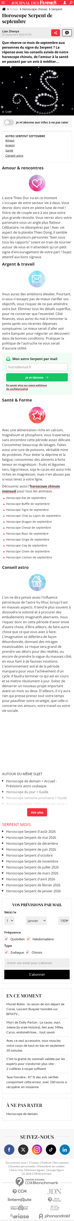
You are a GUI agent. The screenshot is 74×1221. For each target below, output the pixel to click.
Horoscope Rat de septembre (26, 498)
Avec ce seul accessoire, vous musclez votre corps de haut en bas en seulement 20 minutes (35, 1045)
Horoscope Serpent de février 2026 (33, 885)
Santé (9, 150)
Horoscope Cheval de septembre (28, 527)
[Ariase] (19, 1216)
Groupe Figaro (55, 1170)
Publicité (46, 1162)
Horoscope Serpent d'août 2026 (31, 831)
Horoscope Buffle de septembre (28, 504)
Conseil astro (14, 155)
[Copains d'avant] (19, 1208)
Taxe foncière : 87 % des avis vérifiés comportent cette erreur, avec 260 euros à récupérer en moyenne (36, 1082)
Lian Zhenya (10, 31)
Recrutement (61, 1162)
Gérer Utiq (17, 1170)
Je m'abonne (34, 377)
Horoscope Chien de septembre (28, 551)
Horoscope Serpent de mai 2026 (31, 837)
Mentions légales (35, 1170)
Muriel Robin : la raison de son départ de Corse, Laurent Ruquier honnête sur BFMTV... (35, 1009)
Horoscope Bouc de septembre (27, 533)
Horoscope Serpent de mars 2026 (32, 873)
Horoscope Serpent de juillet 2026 (32, 867)
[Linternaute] (19, 1200)
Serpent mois (16, 824)
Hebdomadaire (43, 939)
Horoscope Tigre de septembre (27, 510)
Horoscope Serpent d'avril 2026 (30, 879)
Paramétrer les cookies (51, 1166)
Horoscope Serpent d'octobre (29, 855)
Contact (34, 1162)
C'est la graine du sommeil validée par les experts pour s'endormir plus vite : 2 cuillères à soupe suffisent (35, 1063)
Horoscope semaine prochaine (30, 798)
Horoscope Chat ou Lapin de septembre (33, 516)
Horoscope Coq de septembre (26, 545)
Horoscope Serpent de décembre (32, 843)
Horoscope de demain (23, 781)
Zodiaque (17, 952)
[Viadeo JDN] (54, 1208)
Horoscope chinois (34, 9)
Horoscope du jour (21, 792)
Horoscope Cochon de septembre (29, 557)
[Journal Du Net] (54, 1191)
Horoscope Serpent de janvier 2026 (33, 891)
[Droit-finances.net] (54, 1199)
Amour (10, 140)
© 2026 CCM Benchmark (37, 1173)
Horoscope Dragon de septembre (29, 522)
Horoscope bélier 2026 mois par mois (35, 804)
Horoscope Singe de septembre (27, 539)
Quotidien (17, 939)
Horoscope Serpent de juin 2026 (31, 849)
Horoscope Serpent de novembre (32, 861)
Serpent (56, 9)
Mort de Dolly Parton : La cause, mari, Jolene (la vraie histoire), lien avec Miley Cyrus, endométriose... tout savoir (34, 1027)
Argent (10, 145)
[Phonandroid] (54, 1216)
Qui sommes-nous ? (17, 1162)
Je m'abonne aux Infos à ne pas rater (42, 122)
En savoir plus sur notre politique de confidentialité (26, 387)
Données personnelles (23, 1166)
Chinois (37, 952)
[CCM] (19, 1191)
